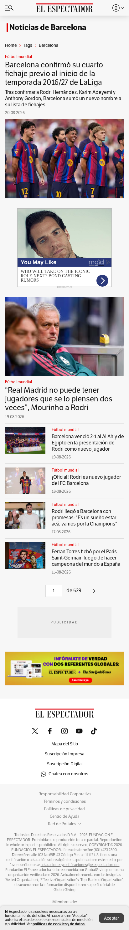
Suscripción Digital (64, 764)
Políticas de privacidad (64, 809)
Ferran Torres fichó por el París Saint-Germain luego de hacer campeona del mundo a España (86, 558)
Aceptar (111, 918)
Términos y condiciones (65, 801)
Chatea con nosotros (68, 774)
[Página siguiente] (94, 593)
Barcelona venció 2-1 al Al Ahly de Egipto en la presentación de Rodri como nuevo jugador (88, 443)
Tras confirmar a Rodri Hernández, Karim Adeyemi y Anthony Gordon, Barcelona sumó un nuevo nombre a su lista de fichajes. (63, 98)
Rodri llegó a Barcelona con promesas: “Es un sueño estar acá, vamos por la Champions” (84, 517)
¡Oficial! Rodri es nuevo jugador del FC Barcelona (86, 480)
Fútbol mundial (18, 56)
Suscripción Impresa (64, 754)
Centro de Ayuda (65, 816)
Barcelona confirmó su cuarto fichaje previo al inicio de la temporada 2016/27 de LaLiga (54, 73)
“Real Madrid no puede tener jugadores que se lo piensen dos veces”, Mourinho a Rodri (58, 398)
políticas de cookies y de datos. (59, 924)
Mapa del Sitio (64, 744)
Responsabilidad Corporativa (65, 794)
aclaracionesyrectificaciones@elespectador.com (80, 865)
